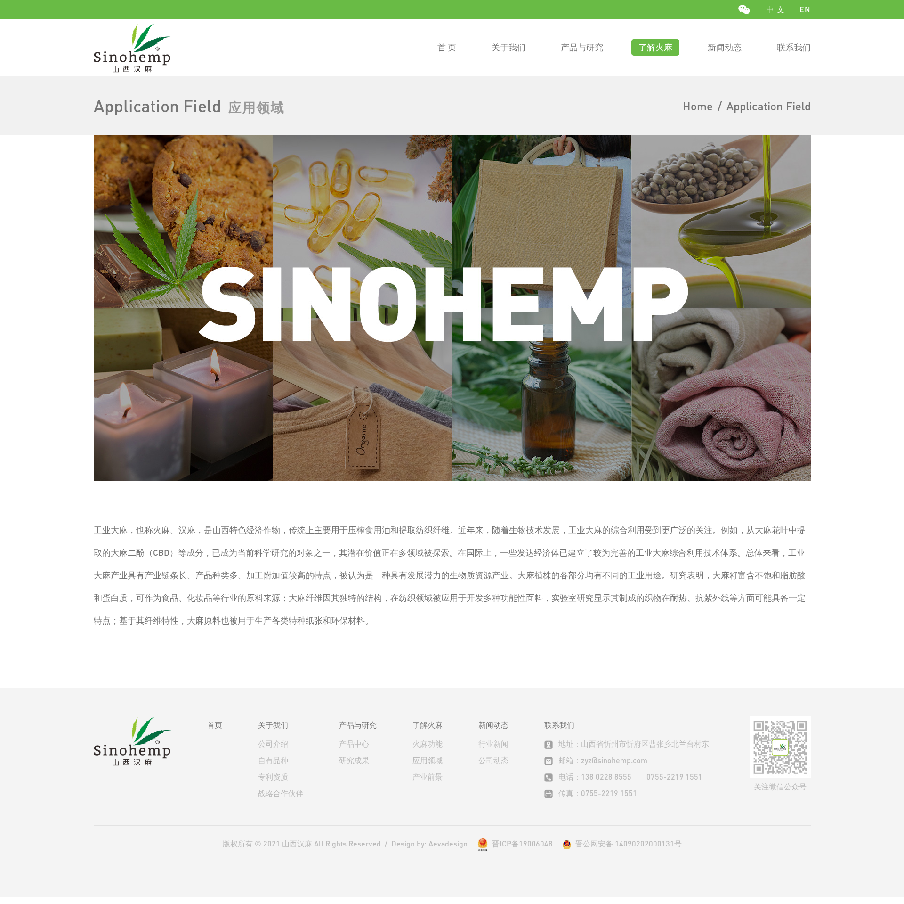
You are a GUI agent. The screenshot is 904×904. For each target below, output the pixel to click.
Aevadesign (448, 843)
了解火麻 (655, 46)
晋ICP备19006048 (522, 843)
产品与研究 (582, 46)
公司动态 (493, 760)
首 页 (446, 46)
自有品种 (273, 760)
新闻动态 (725, 46)
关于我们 (508, 46)
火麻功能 (427, 743)
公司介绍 (273, 743)
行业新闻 (493, 743)
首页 (214, 725)
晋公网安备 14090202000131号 (627, 843)
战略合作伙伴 (280, 793)
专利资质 (273, 776)
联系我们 (794, 46)
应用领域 (427, 760)
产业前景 (427, 776)
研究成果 (354, 760)
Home (698, 106)
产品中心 (354, 743)
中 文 (776, 9)
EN (805, 9)
